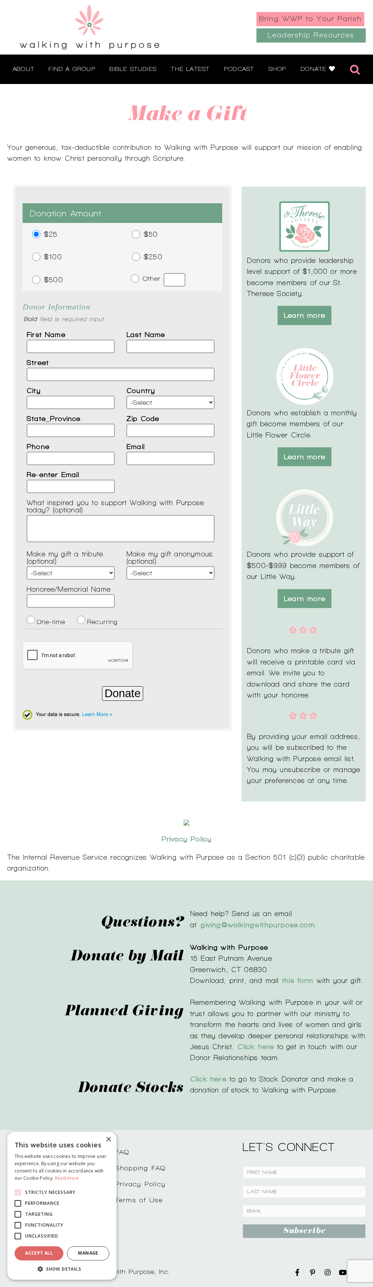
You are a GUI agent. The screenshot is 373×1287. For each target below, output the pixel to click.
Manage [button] (88, 1253)
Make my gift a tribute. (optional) (66, 557)
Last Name (145, 334)
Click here (208, 1079)
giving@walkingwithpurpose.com (257, 924)
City (34, 390)
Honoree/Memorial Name (69, 589)
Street (38, 362)
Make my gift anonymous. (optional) (170, 557)
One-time (51, 620)
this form (298, 980)
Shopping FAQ (140, 1167)
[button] (62, 1268)
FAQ (122, 1151)
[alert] (62, 1206)
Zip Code (143, 418)
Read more (67, 1178)
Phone (38, 446)
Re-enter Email (53, 474)
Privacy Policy (140, 1183)
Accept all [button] (39, 1253)
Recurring (102, 620)
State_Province (54, 418)
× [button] (108, 1139)
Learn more (304, 315)
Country (140, 390)
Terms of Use (139, 1199)
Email (135, 446)
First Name (46, 334)
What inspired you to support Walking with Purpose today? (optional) (115, 506)
